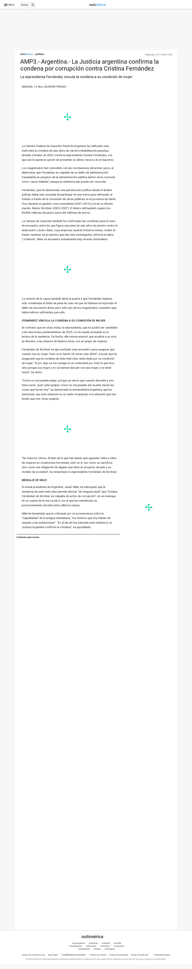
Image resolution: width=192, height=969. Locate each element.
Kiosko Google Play (139, 954)
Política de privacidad (118, 954)
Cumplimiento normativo (74, 954)
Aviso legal (53, 954)
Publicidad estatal (162, 954)
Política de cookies (98, 954)
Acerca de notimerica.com (33, 954)
